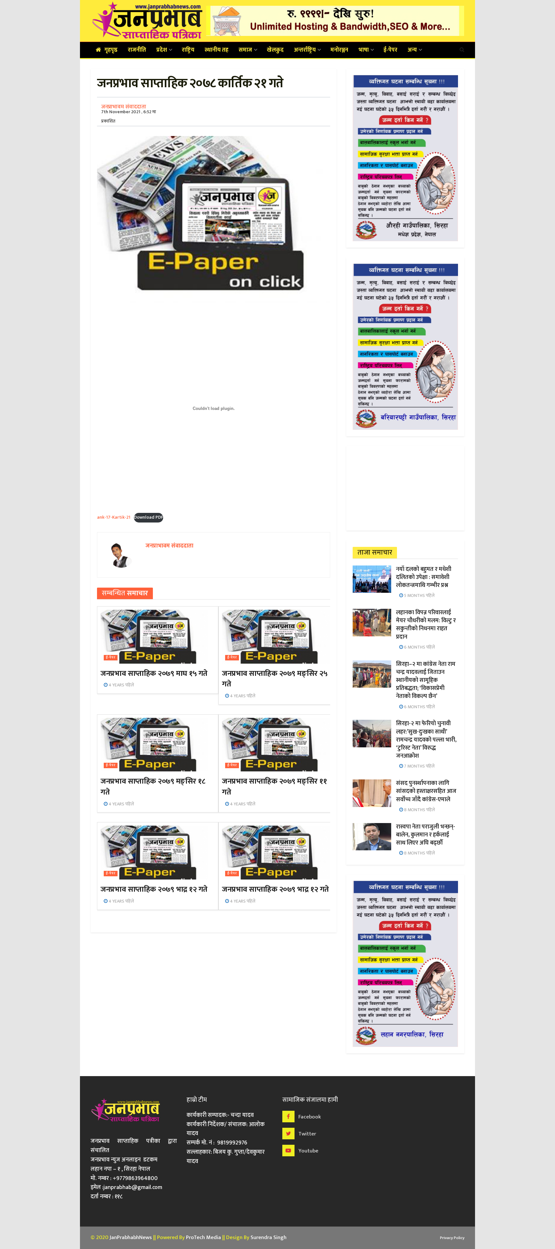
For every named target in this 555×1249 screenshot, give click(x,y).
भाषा (363, 50)
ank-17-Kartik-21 (113, 517)
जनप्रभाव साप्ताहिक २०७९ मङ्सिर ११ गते (274, 787)
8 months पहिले (419, 809)
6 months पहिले (419, 647)
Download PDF (148, 517)
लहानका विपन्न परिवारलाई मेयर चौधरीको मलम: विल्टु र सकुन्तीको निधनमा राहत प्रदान (426, 625)
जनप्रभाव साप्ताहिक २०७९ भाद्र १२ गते (154, 889)
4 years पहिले (121, 685)
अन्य (412, 50)
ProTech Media (203, 1237)
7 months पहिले (419, 766)
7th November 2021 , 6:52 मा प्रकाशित (128, 116)
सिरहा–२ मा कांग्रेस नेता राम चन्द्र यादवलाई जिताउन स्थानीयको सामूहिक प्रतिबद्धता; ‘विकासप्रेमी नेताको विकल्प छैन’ (425, 680)
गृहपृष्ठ (111, 50)
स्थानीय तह (216, 50)
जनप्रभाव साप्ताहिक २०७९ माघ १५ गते (154, 673)
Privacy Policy (452, 1237)
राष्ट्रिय (188, 50)
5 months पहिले (419, 595)
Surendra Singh (268, 1237)
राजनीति (137, 50)
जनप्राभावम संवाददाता (123, 106)
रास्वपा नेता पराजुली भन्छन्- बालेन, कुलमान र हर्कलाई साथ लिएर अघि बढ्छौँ (425, 835)
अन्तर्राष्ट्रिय (305, 50)
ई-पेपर (390, 50)
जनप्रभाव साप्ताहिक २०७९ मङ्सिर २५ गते (274, 679)
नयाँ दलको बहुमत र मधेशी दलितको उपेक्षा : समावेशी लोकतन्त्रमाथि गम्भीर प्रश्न (423, 577)
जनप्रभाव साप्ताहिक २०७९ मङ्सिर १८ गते (153, 787)
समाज (245, 50)
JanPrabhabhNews (131, 1237)
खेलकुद (275, 50)
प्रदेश (161, 50)
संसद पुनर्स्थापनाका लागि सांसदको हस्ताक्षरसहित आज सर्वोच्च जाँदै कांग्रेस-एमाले (426, 791)
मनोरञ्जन (339, 50)
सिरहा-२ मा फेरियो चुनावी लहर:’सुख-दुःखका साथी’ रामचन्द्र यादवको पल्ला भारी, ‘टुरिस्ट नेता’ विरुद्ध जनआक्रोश (426, 740)
